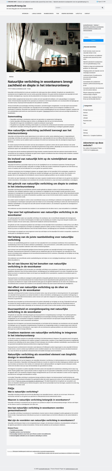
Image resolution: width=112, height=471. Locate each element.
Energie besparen (67, 13)
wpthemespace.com (72, 468)
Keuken (85, 115)
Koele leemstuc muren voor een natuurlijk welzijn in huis (91, 52)
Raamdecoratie (49, 13)
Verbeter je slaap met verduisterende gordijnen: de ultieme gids (93, 67)
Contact (87, 13)
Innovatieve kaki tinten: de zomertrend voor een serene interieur (93, 89)
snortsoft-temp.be (16, 6)
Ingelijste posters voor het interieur (20, 432)
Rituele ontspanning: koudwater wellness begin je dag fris (91, 93)
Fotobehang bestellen (16, 430)
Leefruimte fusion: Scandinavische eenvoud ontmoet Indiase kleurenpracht (92, 77)
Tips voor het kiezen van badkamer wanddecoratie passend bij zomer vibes (92, 57)
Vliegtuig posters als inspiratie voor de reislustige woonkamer (93, 71)
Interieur (25, 13)
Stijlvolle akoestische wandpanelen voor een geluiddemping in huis (92, 62)
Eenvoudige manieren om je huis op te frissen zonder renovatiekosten (30, 434)
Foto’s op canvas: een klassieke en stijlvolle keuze (30, 381)
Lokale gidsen (36, 13)
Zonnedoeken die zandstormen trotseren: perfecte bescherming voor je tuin (93, 83)
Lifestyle (79, 13)
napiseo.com (94, 150)
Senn (29, 88)
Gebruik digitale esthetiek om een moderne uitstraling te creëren (28, 435)
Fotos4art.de (46, 111)
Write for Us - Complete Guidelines (92, 135)
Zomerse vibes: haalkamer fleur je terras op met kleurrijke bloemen (92, 98)
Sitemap (85, 133)
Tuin (57, 13)
